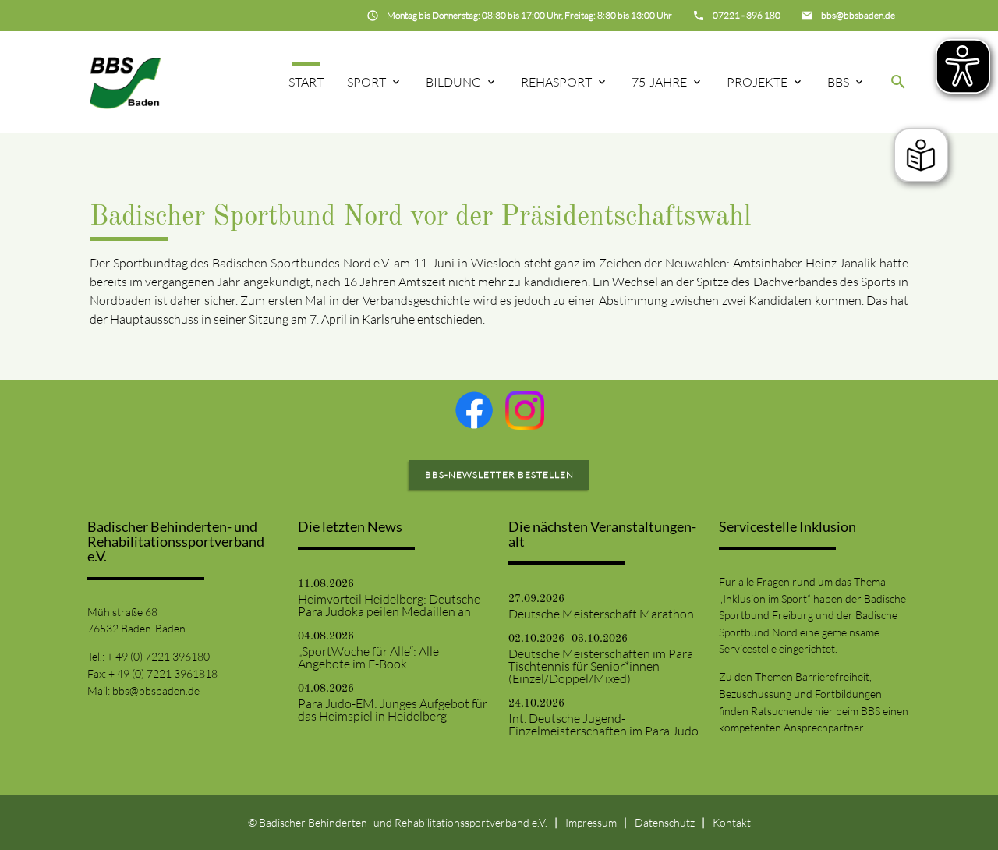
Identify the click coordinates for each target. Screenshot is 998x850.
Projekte (757, 82)
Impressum (591, 822)
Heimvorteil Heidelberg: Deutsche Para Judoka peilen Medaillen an (389, 605)
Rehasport (556, 82)
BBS (838, 82)
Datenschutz (665, 822)
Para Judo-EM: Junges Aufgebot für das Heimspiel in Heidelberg (392, 709)
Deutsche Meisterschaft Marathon (601, 613)
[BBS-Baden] (125, 81)
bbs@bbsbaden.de (156, 690)
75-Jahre (659, 82)
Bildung (453, 82)
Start (306, 82)
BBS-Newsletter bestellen (499, 474)
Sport (366, 82)
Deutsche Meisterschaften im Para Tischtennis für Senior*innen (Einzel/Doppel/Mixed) (600, 666)
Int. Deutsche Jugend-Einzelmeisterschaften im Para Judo (603, 724)
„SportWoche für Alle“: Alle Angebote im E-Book (368, 657)
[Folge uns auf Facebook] (474, 410)
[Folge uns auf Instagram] (524, 410)
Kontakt (732, 822)
